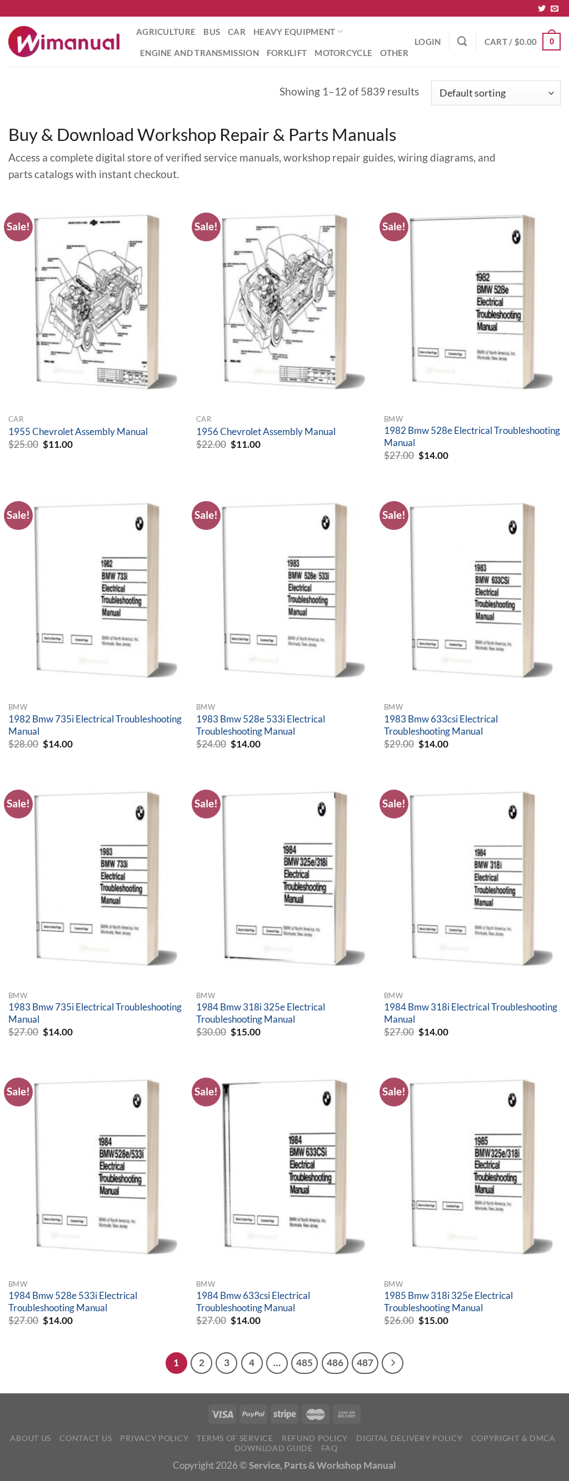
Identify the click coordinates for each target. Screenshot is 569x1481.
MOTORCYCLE (343, 53)
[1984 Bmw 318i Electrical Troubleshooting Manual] (472, 879)
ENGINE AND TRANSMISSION (199, 53)
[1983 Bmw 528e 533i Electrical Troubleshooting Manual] (284, 590)
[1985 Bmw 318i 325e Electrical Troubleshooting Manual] (472, 1167)
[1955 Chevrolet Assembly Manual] (96, 302)
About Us (30, 1438)
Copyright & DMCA (513, 1438)
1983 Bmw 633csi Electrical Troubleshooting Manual (441, 725)
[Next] (392, 1363)
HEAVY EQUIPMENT (294, 32)
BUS (211, 32)
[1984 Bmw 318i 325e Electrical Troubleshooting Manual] (284, 879)
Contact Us (85, 1438)
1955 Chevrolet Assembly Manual (78, 431)
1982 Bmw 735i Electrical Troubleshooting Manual (95, 725)
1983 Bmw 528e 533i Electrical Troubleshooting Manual (260, 725)
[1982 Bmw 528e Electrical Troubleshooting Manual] (472, 302)
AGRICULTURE (166, 32)
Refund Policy (315, 1438)
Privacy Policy (154, 1438)
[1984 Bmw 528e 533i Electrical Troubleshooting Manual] (96, 1167)
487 (365, 1362)
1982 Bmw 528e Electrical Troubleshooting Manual (472, 436)
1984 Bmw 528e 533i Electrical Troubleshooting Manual (72, 1301)
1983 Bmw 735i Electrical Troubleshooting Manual (95, 1013)
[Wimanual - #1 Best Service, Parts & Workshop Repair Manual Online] (63, 41)
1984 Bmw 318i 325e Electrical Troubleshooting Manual (260, 1013)
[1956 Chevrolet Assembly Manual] (284, 302)
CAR (237, 32)
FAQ (329, 1448)
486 (335, 1362)
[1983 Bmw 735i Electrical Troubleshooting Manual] (96, 879)
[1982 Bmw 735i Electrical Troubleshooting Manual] (96, 590)
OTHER (394, 53)
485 (304, 1362)
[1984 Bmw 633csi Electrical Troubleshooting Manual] (284, 1167)
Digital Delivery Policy (409, 1438)
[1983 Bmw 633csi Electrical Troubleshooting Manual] (472, 590)
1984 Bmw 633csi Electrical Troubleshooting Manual (253, 1301)
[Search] (462, 41)
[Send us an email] (554, 8)
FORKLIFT (287, 53)
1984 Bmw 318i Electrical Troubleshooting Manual (470, 1013)
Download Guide (273, 1448)
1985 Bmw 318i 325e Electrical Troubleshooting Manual (448, 1301)
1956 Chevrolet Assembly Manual (266, 431)
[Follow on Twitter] (542, 8)
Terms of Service (235, 1438)
